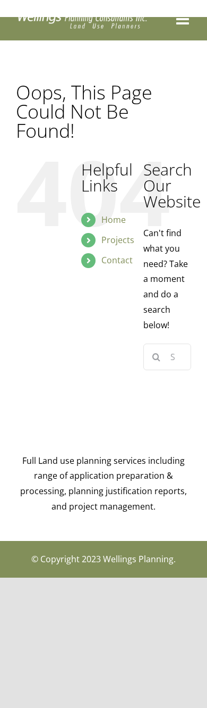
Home (113, 220)
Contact (117, 260)
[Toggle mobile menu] (183, 19)
